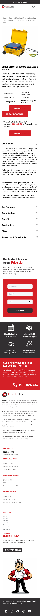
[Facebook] (17, 611)
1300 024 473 (26, 7)
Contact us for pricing (15, 114)
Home (5, 18)
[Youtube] (29, 611)
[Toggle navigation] (37, 7)
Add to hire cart (20, 108)
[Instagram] (11, 611)
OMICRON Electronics (25, 94)
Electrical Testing (15, 18)
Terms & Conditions (14, 603)
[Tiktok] (23, 611)
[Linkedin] (6, 611)
